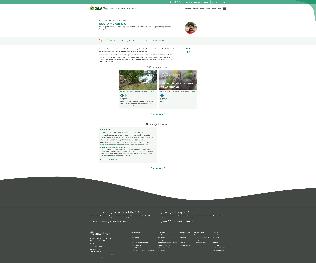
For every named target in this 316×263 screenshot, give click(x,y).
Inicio (100, 16)
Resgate (188, 52)
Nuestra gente (120, 16)
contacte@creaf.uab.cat (97, 251)
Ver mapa (92, 243)
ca (216, 2)
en (213, 2)
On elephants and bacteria (144, 41)
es (219, 2)
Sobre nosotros (109, 16)
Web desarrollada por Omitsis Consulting (99, 257)
